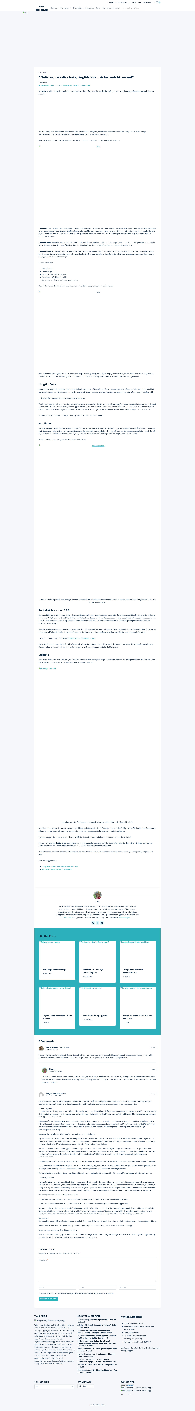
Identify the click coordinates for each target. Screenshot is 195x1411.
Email (82, 1287)
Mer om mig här (124, 917)
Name (42, 1287)
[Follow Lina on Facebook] (93, 923)
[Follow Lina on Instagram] (101, 923)
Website (123, 1287)
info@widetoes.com (136, 1323)
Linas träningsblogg (139, 1336)
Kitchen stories (44, 85)
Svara (153, 1048)
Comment (43, 1260)
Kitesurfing (89, 8)
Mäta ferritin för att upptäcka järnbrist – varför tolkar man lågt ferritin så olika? (97, 1337)
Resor (98, 8)
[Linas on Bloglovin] (141, 1385)
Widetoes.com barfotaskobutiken (133, 1348)
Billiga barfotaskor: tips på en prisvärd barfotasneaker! (96, 1360)
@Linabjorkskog (136, 1339)
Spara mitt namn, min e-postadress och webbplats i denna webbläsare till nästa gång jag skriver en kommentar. (77, 1293)
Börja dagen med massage (55, 969)
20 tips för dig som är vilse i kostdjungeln (57, 869)
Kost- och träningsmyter (63, 85)
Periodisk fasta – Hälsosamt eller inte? (82, 638)
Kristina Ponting (83, 1320)
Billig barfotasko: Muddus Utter (89, 1359)
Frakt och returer (144, 2)
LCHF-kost (76, 85)
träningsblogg (39, 1330)
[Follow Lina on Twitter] (97, 923)
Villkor (133, 2)
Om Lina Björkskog (122, 2)
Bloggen (111, 2)
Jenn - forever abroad (55, 1047)
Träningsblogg (78, 8)
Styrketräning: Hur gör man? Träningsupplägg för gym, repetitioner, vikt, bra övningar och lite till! (96, 1343)
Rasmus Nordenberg (85, 1354)
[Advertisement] (97, 113)
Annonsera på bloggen (128, 1394)
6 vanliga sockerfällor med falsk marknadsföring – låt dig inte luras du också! (94, 1331)
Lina (97, 901)
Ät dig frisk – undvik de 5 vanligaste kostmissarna (60, 866)
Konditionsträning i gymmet (95, 1015)
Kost (52, 85)
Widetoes (67, 917)
